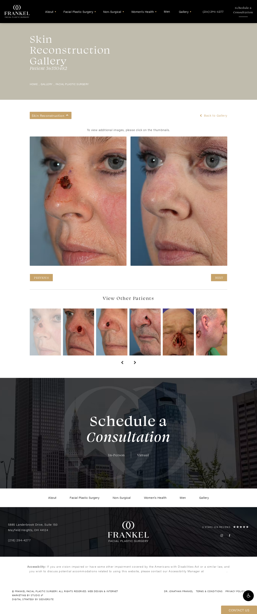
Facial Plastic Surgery (72, 84)
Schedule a (243, 10)
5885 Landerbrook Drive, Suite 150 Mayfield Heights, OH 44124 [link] (32, 527)
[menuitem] (50, 11)
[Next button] (135, 362)
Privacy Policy (235, 591)
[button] (248, 595)
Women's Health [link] (142, 11)
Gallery (47, 84)
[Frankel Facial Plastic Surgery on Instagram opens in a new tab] (221, 535)
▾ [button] (55, 11)
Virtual (143, 455)
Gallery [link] (184, 11)
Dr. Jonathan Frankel (178, 591)
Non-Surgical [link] (112, 11)
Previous (41, 278)
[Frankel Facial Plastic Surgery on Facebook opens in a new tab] (229, 535)
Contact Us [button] (239, 610)
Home (34, 84)
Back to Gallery (215, 115)
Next (219, 278)
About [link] (49, 11)
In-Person (116, 455)
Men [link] (167, 11)
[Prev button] (122, 362)
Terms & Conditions (209, 591)
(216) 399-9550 (216, 571)
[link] (213, 11)
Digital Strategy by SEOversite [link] (33, 599)
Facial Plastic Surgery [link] (78, 11)
